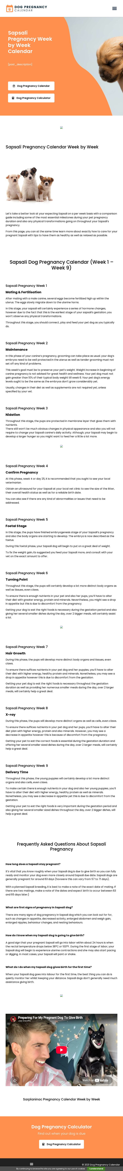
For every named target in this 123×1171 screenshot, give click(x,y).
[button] (114, 8)
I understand (96, 1168)
